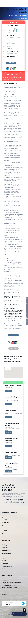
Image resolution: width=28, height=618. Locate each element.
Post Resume (5, 560)
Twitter (6, 525)
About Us (4, 558)
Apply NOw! (11, 62)
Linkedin (6, 517)
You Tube (6, 522)
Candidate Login (6, 550)
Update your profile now (19, 614)
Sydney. (23, 502)
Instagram (6, 530)
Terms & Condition (7, 566)
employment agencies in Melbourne (15, 499)
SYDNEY (4, 594)
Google (6, 519)
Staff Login (5, 545)
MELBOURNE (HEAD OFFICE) (9, 587)
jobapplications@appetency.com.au (11, 582)
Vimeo (5, 533)
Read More (8, 391)
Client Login (5, 547)
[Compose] (11, 69)
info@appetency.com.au (8, 585)
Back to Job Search (13, 348)
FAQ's (3, 568)
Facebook (6, 527)
